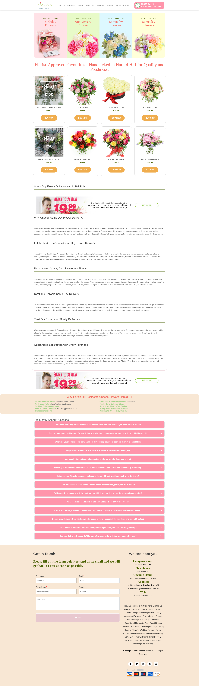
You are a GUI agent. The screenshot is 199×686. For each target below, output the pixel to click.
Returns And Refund (122, 5)
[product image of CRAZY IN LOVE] (116, 142)
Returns (136, 643)
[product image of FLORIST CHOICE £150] (49, 90)
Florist (152, 623)
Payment (110, 5)
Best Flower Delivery (139, 626)
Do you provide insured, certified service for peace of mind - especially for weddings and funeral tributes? (98, 519)
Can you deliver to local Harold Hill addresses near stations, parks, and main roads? (98, 484)
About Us (62, 5)
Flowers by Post (141, 623)
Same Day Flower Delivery (136, 636)
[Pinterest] (156, 664)
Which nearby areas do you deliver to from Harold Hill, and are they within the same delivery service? (98, 493)
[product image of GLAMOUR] (82, 90)
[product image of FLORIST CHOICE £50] (49, 142)
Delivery (80, 5)
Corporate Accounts (145, 609)
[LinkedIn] (149, 664)
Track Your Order (131, 640)
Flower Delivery (154, 636)
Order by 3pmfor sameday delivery (152, 5)
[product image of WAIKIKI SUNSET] (82, 142)
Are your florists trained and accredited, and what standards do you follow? (98, 459)
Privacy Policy (148, 616)
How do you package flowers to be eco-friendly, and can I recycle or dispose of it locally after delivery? (98, 510)
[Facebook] (130, 664)
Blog (143, 643)
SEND (77, 617)
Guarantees (100, 5)
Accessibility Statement (142, 605)
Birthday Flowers (156, 626)
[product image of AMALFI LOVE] (150, 90)
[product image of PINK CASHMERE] (150, 142)
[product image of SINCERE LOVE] (116, 90)
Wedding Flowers (147, 630)
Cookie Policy (130, 609)
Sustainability (143, 619)
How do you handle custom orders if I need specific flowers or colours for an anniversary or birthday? (98, 467)
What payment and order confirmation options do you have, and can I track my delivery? (98, 527)
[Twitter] (137, 664)
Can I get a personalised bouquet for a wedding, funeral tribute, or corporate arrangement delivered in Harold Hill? (98, 433)
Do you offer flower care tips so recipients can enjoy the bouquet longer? (98, 450)
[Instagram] (143, 664)
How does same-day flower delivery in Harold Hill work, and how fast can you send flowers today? (98, 424)
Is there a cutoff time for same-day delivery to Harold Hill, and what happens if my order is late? (98, 476)
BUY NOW (48, 118)
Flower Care (90, 5)
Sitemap (149, 643)
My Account (144, 640)
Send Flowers (135, 633)
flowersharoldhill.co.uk (143, 595)
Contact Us (71, 5)
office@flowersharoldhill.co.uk (146, 588)
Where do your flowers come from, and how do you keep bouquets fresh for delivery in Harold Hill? (98, 441)
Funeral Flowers (132, 630)
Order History (156, 640)
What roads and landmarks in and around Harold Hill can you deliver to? (98, 501)
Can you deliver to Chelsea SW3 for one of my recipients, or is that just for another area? (98, 536)
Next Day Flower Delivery (152, 633)
